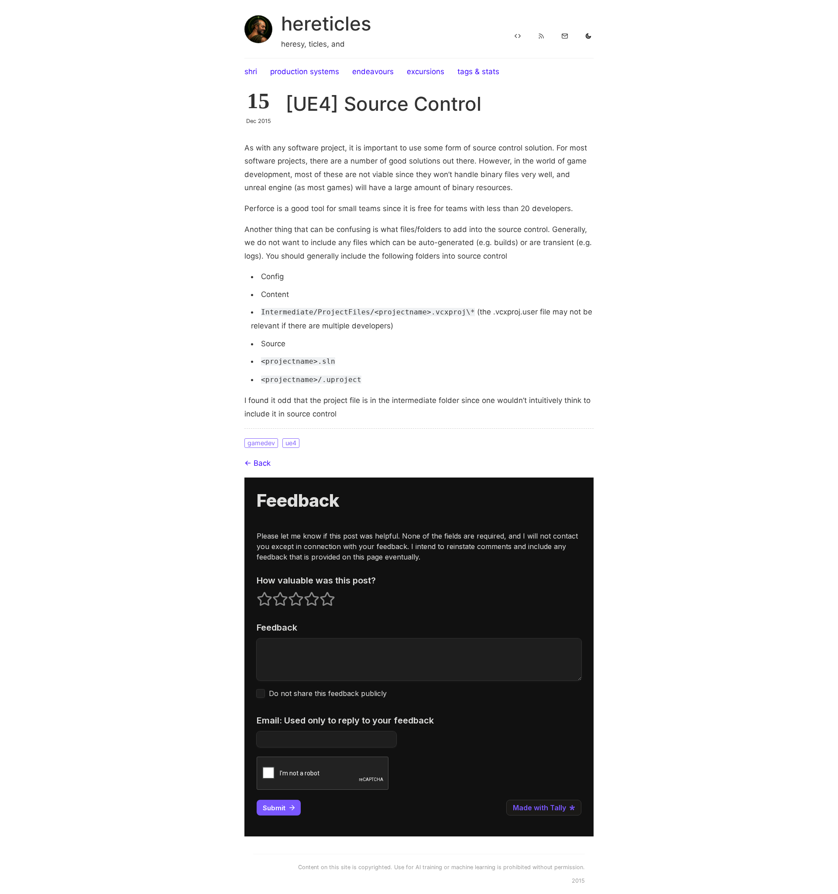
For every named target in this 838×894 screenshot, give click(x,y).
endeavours (373, 71)
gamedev (261, 443)
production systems (304, 71)
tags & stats (478, 71)
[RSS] (541, 36)
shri (250, 71)
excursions (425, 71)
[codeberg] (517, 36)
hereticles (326, 23)
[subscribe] (565, 36)
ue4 (290, 443)
